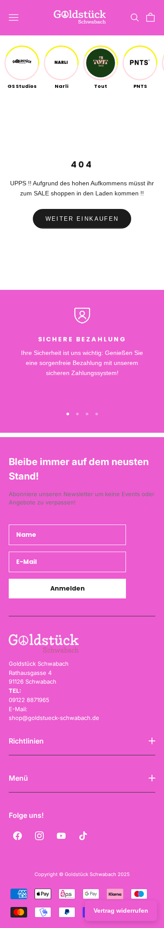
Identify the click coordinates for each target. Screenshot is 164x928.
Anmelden (67, 588)
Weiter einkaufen (82, 218)
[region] (82, 353)
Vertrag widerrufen (121, 910)
